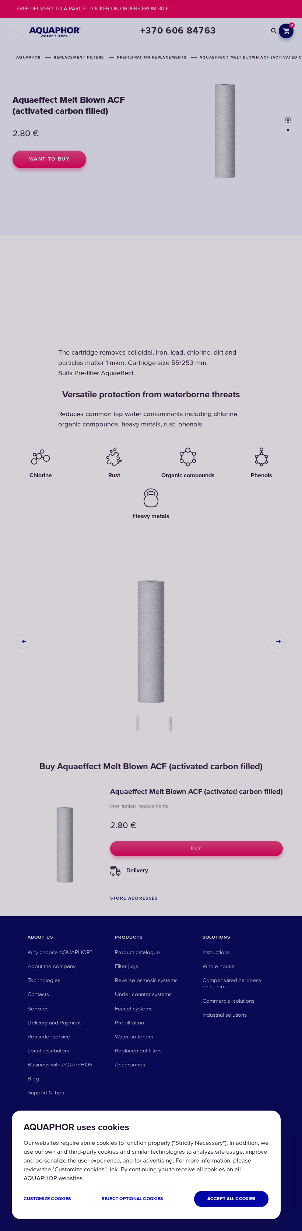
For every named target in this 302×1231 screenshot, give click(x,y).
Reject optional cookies (132, 1198)
